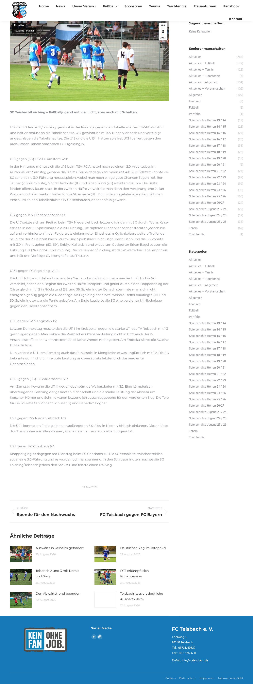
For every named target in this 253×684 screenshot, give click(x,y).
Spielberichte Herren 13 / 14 (207, 323)
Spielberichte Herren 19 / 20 (207, 361)
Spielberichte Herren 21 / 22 (207, 374)
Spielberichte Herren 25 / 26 (207, 399)
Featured (194, 304)
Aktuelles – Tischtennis (204, 279)
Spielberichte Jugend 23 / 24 (207, 412)
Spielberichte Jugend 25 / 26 (207, 424)
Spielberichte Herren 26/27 (206, 405)
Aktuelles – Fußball (202, 266)
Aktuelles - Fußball (24, 30)
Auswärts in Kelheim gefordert (60, 548)
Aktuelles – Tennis (201, 272)
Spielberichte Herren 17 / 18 (207, 348)
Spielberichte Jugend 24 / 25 (207, 418)
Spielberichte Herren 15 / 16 (207, 336)
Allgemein (195, 298)
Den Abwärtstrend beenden (58, 593)
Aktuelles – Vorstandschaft (207, 291)
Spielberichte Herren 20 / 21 (207, 367)
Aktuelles (19, 25)
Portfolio (195, 317)
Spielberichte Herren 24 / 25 (207, 393)
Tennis (193, 431)
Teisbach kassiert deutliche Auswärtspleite (141, 596)
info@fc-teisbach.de (195, 660)
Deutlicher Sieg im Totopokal (143, 548)
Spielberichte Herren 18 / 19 (207, 355)
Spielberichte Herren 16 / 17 (207, 342)
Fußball (194, 310)
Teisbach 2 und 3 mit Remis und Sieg (57, 573)
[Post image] (21, 554)
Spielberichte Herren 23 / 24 (207, 386)
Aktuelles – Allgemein (203, 285)
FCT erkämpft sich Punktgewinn (134, 573)
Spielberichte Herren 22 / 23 (207, 380)
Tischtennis (196, 437)
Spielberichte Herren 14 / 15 (207, 329)
